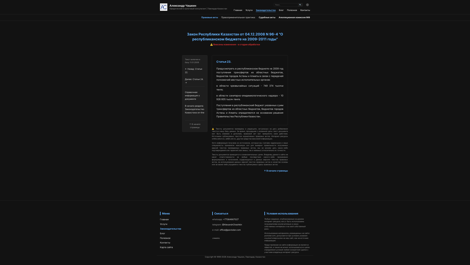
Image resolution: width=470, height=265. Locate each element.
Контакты (305, 10)
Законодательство (266, 10)
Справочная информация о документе (192, 95)
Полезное (292, 10)
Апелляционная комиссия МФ (294, 17)
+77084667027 (231, 219)
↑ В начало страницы (276, 170)
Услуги (249, 10)
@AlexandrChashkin (232, 224)
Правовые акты (209, 17)
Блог (281, 10)
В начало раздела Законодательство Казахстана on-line (194, 109)
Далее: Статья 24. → (194, 81)
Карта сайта (166, 247)
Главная (238, 10)
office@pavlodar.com (230, 230)
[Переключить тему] (307, 4)
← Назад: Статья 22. (193, 70)
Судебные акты (267, 17)
